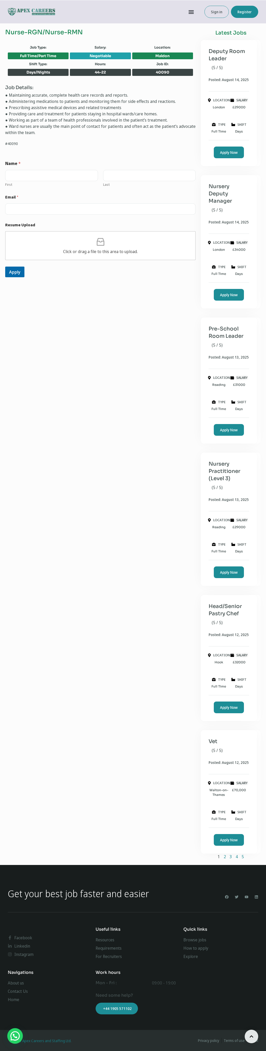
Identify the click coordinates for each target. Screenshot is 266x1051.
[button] (191, 12)
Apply (15, 272)
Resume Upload (20, 224)
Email (11, 197)
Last (106, 184)
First (8, 184)
